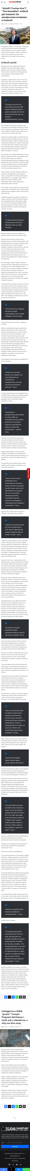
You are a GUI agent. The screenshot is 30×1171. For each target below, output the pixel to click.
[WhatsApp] (16, 997)
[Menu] (2, 2)
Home (6, 1158)
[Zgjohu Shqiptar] (15, 2)
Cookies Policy (21, 1158)
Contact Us (15, 1158)
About (9, 1158)
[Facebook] (5, 997)
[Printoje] (24, 997)
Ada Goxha (5, 23)
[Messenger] (13, 997)
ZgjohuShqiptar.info (15, 1156)
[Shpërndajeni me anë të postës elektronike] (20, 997)
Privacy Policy (15, 1160)
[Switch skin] (28, 2)
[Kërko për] (4, 2)
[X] (9, 997)
